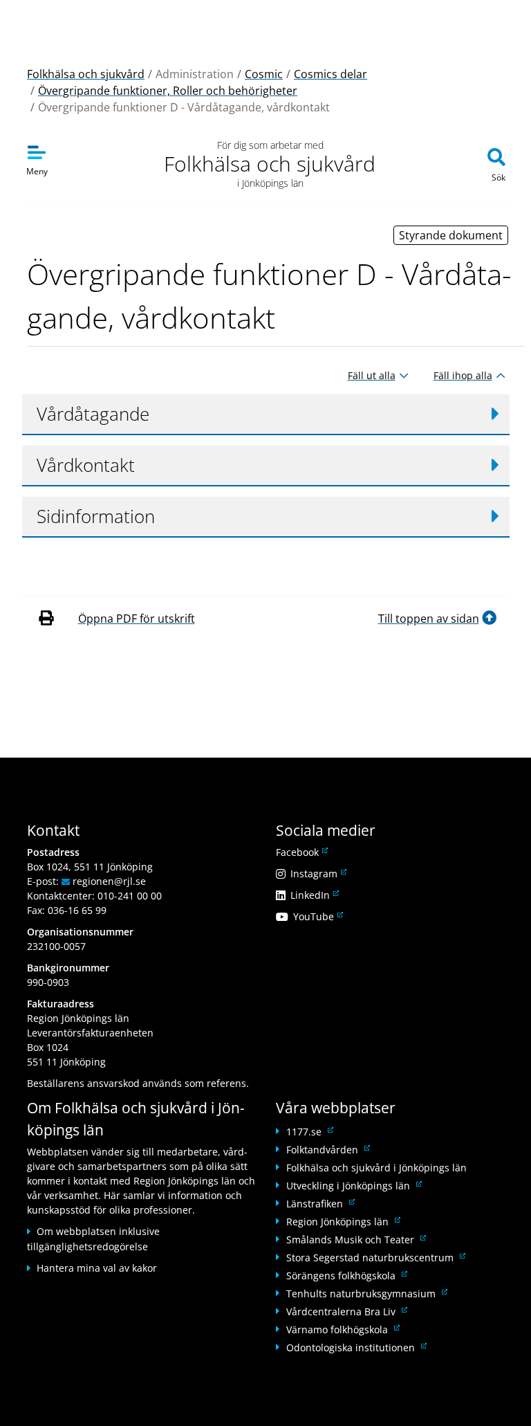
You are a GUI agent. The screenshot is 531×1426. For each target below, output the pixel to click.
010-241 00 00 (129, 895)
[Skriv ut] (48, 618)
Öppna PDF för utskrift (136, 618)
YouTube (317, 916)
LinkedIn (313, 895)
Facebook (301, 852)
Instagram (317, 873)
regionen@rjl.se (109, 881)
